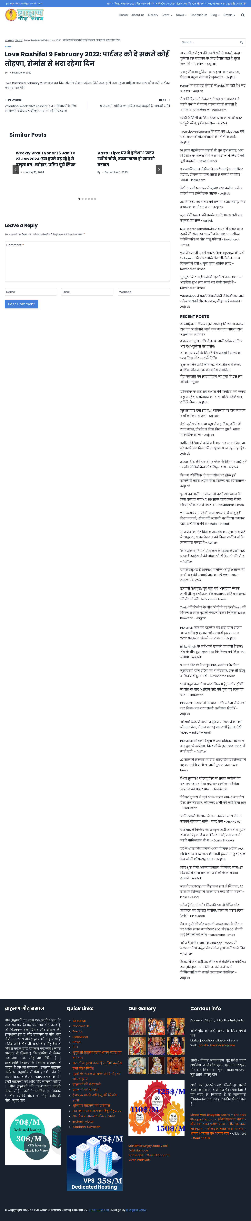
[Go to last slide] (16, 169)
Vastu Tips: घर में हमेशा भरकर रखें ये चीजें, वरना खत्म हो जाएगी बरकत (126, 159)
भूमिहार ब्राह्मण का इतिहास (91, 1106)
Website (125, 292)
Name (10, 292)
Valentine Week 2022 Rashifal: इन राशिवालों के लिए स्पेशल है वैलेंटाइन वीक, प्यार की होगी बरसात (41, 105)
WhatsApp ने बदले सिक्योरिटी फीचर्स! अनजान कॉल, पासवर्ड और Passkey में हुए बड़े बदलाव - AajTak (212, 301)
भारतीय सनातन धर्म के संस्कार (94, 1116)
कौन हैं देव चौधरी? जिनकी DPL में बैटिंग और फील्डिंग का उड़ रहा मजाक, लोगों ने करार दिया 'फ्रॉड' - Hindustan (211, 910)
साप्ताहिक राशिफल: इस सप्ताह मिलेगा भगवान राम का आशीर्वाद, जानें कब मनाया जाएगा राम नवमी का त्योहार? (212, 329)
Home (123, 15)
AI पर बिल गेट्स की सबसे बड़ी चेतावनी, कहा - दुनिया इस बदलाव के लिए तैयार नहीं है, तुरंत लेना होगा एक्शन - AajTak (211, 58)
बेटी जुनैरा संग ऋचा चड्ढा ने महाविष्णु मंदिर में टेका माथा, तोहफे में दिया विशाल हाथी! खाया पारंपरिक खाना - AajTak (210, 429)
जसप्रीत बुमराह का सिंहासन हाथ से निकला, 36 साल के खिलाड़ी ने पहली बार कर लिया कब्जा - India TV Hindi (212, 891)
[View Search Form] (242, 14)
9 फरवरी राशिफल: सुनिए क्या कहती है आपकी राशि (135, 103)
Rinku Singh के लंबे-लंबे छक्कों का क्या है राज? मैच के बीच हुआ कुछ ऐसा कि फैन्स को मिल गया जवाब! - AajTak (213, 651)
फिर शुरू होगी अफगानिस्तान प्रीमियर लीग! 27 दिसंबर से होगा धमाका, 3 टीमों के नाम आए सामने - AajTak (211, 872)
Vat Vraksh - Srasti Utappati (148, 1155)
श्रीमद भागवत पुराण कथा (207, 1124)
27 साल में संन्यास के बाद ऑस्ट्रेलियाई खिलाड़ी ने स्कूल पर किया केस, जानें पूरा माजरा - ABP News (213, 765)
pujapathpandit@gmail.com (24, 3)
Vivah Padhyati (139, 1160)
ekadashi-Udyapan (86, 1127)
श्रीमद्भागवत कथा (230, 1119)
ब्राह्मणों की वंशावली (87, 1084)
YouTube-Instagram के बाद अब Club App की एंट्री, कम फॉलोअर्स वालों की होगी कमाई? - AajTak (212, 136)
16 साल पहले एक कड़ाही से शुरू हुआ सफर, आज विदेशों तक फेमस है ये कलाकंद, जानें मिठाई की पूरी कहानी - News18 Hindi (212, 155)
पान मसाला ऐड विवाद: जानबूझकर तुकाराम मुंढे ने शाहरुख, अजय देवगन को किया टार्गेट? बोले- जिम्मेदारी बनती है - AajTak (212, 537)
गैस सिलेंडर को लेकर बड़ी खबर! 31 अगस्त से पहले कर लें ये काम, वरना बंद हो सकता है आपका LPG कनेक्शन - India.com (209, 104)
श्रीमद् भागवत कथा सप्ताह (225, 1129)
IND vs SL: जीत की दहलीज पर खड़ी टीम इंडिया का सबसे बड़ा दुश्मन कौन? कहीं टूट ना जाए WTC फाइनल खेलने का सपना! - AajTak (211, 633)
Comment (15, 245)
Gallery (153, 15)
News (8, 46)
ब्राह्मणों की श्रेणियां (85, 1090)
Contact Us (198, 15)
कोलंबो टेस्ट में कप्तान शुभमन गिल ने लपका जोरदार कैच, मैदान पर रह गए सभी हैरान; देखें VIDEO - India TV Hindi (211, 727)
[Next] (159, 169)
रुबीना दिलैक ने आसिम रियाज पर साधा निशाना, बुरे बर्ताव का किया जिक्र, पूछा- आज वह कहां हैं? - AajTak (213, 448)
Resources (80, 1037)
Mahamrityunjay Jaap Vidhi (147, 1146)
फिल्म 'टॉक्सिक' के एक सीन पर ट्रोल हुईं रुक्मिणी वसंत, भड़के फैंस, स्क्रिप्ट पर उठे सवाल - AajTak (213, 480)
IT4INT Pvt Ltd (99, 1210)
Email (66, 292)
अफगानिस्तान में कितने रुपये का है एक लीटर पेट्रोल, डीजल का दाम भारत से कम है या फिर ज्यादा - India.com (211, 174)
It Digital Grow (136, 1210)
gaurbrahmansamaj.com (217, 1045)
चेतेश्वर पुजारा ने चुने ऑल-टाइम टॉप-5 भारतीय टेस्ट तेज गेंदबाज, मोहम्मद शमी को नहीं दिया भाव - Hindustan (213, 802)
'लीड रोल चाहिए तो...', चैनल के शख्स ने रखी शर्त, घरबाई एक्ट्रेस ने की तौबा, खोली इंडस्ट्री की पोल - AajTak (212, 556)
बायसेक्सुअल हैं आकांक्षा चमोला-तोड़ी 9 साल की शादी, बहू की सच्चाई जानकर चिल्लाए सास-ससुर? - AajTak (212, 575)
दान (75, 1047)
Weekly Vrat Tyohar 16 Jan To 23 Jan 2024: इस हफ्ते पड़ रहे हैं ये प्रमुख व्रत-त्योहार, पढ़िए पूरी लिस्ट (45, 159)
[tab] (79, 199)
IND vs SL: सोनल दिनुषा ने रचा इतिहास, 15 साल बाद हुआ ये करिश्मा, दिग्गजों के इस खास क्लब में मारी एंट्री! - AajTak (212, 746)
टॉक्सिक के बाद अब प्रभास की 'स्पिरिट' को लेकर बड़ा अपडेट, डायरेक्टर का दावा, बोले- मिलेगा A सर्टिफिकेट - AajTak (213, 397)
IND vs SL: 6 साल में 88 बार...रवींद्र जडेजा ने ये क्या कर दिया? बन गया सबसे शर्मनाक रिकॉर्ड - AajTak (213, 708)
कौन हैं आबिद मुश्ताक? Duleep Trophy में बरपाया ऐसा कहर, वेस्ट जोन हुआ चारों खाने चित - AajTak (212, 948)
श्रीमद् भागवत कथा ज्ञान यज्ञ (209, 1133)
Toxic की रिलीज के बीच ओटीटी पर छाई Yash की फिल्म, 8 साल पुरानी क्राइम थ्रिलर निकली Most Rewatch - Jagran (213, 612)
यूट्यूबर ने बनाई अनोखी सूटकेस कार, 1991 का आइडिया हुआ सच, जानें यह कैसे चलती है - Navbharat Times (211, 282)
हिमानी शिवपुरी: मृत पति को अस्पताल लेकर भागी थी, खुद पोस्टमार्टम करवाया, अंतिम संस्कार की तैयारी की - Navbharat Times (213, 593)
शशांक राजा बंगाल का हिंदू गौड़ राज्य (97, 1111)
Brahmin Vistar (83, 1121)
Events (77, 1031)
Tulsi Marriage (138, 1150)
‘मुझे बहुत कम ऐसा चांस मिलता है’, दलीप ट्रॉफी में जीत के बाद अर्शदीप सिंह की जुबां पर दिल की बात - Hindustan (212, 689)
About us (138, 15)
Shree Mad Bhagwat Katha (210, 1115)
